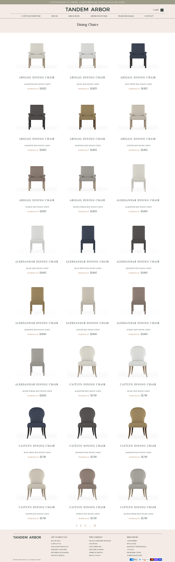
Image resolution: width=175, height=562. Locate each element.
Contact (149, 16)
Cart (158, 10)
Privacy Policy (95, 555)
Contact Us (56, 544)
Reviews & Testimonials (136, 547)
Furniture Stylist (134, 555)
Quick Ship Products (59, 547)
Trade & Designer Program (100, 541)
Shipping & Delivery (59, 549)
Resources (74, 16)
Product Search (57, 555)
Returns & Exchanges (60, 552)
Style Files (131, 544)
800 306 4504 (55, 541)
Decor (54, 16)
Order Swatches (98, 16)
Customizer (132, 541)
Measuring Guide (134, 552)
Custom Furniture (31, 16)
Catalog (130, 549)
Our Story (93, 544)
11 (95, 525)
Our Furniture (95, 547)
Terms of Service (96, 552)
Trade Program (126, 16)
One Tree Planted (96, 549)
